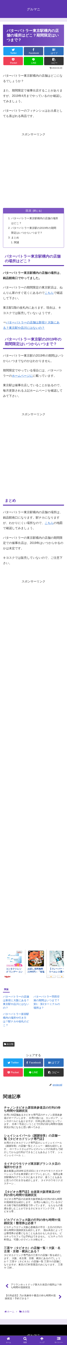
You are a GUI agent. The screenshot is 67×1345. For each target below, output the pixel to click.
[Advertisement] (33, 170)
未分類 (9, 1044)
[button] (60, 710)
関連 (16, 242)
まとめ (15, 237)
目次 (28, 210)
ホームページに (22, 375)
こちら (49, 292)
